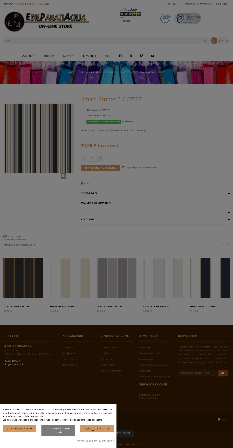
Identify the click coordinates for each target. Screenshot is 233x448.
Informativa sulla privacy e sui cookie (95, 441)
